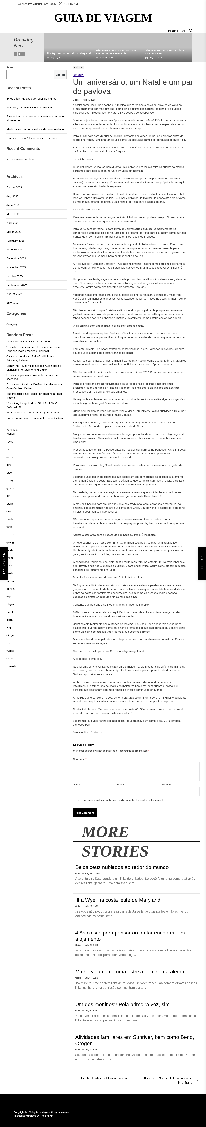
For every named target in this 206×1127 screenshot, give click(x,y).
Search (10, 67)
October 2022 (14, 276)
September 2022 (16, 285)
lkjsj (8, 627)
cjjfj (8, 495)
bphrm (10, 588)
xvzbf (9, 449)
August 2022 (14, 294)
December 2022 (16, 258)
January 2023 (14, 249)
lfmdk (9, 550)
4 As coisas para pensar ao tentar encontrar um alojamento (36, 118)
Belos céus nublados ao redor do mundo (122, 867)
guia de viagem (103, 18)
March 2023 (13, 231)
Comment (80, 759)
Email (121, 784)
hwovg (10, 433)
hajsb (9, 519)
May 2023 (12, 214)
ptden (9, 472)
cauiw (10, 511)
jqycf (9, 565)
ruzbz (10, 534)
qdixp (76, 100)
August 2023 (14, 187)
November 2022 (16, 267)
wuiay (10, 480)
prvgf (9, 612)
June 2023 (12, 205)
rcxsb (9, 441)
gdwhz (10, 488)
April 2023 (12, 222)
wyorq (10, 643)
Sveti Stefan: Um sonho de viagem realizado (33, 412)
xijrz (8, 464)
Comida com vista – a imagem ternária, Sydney (34, 418)
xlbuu (9, 619)
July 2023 (12, 196)
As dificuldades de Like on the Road (28, 341)
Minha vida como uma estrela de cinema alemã (129, 971)
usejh (9, 573)
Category (12, 324)
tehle (9, 526)
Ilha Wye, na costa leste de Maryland (50, 53)
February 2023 (15, 240)
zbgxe (10, 604)
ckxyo (10, 635)
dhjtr (9, 596)
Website (167, 784)
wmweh (11, 666)
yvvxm (10, 581)
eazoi (9, 457)
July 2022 (12, 302)
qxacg (10, 542)
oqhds (10, 658)
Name (77, 784)
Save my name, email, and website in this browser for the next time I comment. (120, 799)
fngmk (10, 557)
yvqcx (10, 650)
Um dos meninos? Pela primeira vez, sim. (123, 1004)
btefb (9, 503)
